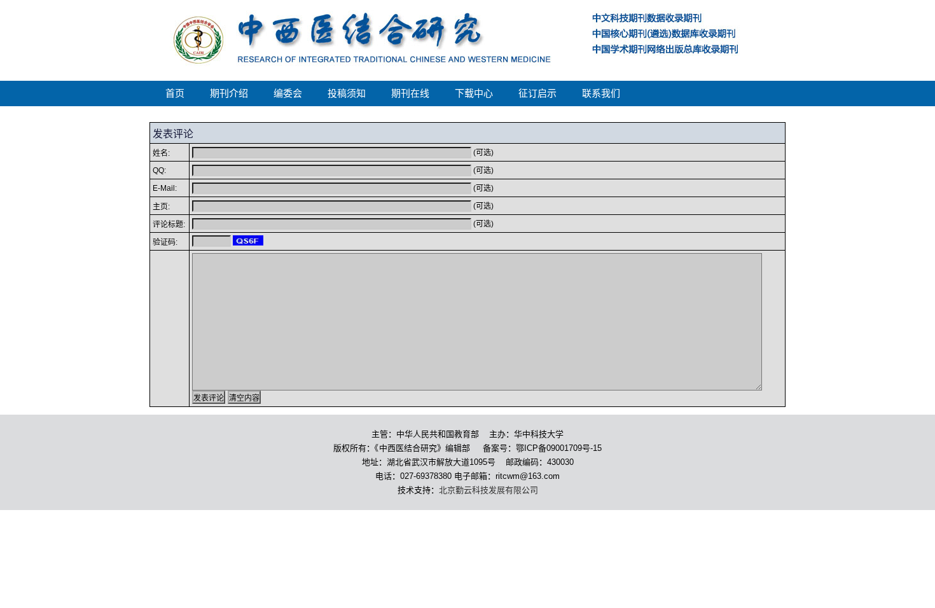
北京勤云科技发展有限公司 (488, 490)
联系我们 (601, 93)
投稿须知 (347, 93)
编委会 (288, 93)
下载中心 (474, 93)
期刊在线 (410, 93)
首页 (174, 93)
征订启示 (537, 93)
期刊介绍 (229, 93)
